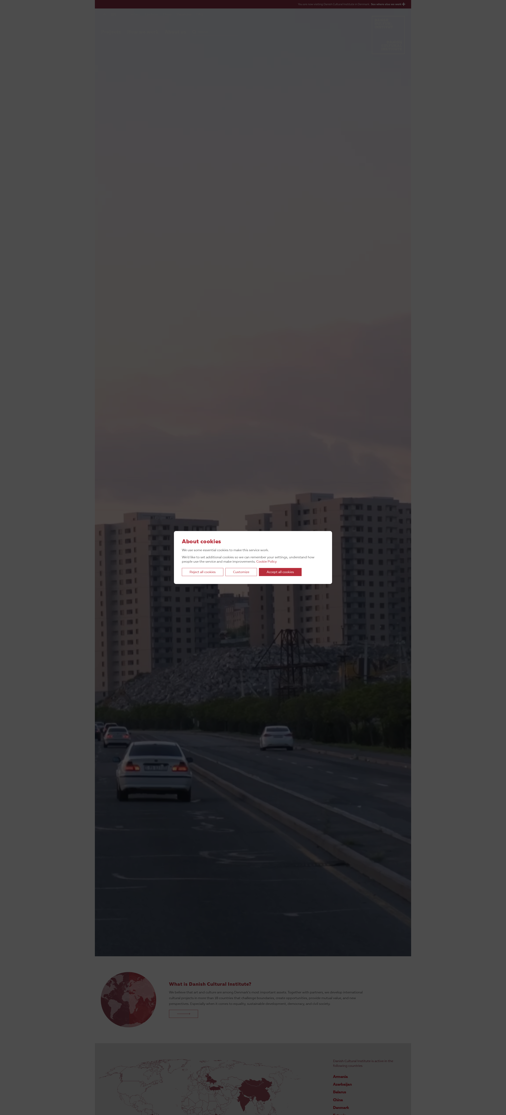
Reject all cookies (203, 572)
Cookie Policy (266, 561)
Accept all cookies (280, 572)
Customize (241, 572)
